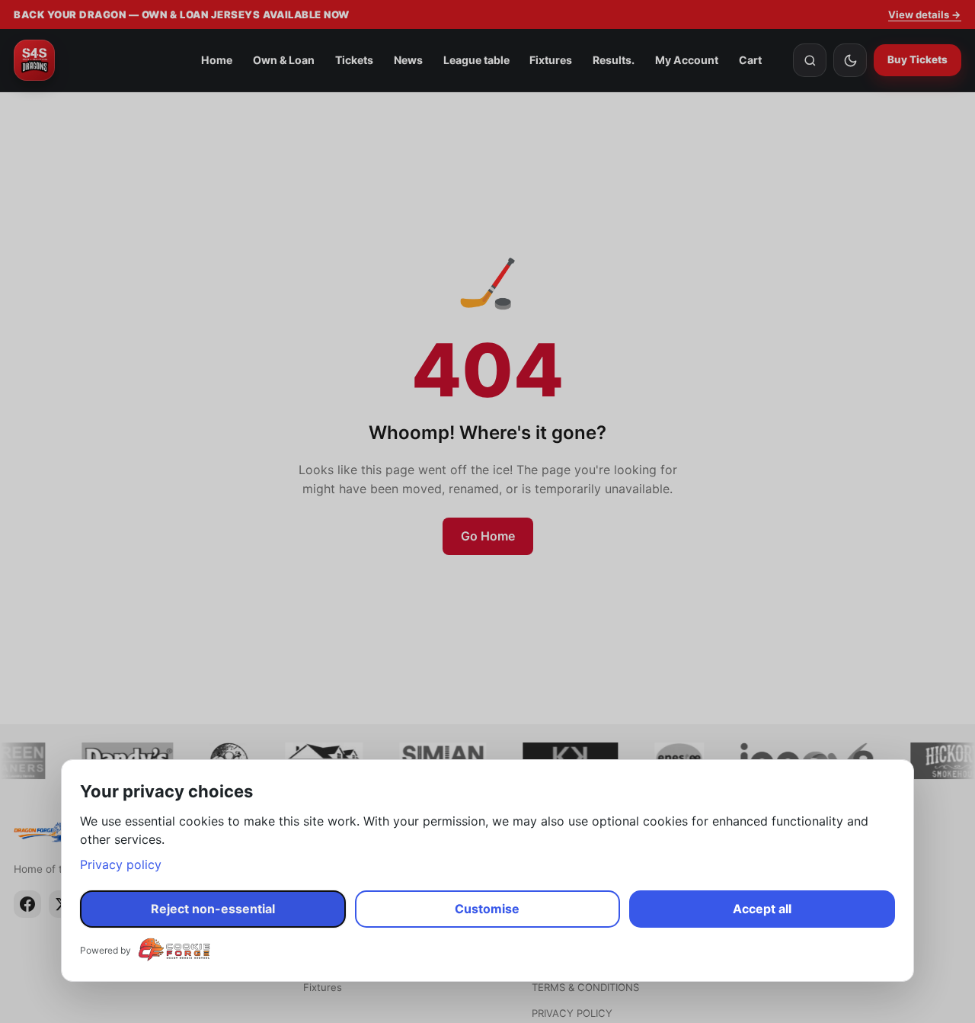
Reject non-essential (213, 908)
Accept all (762, 908)
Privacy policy (120, 864)
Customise (487, 908)
